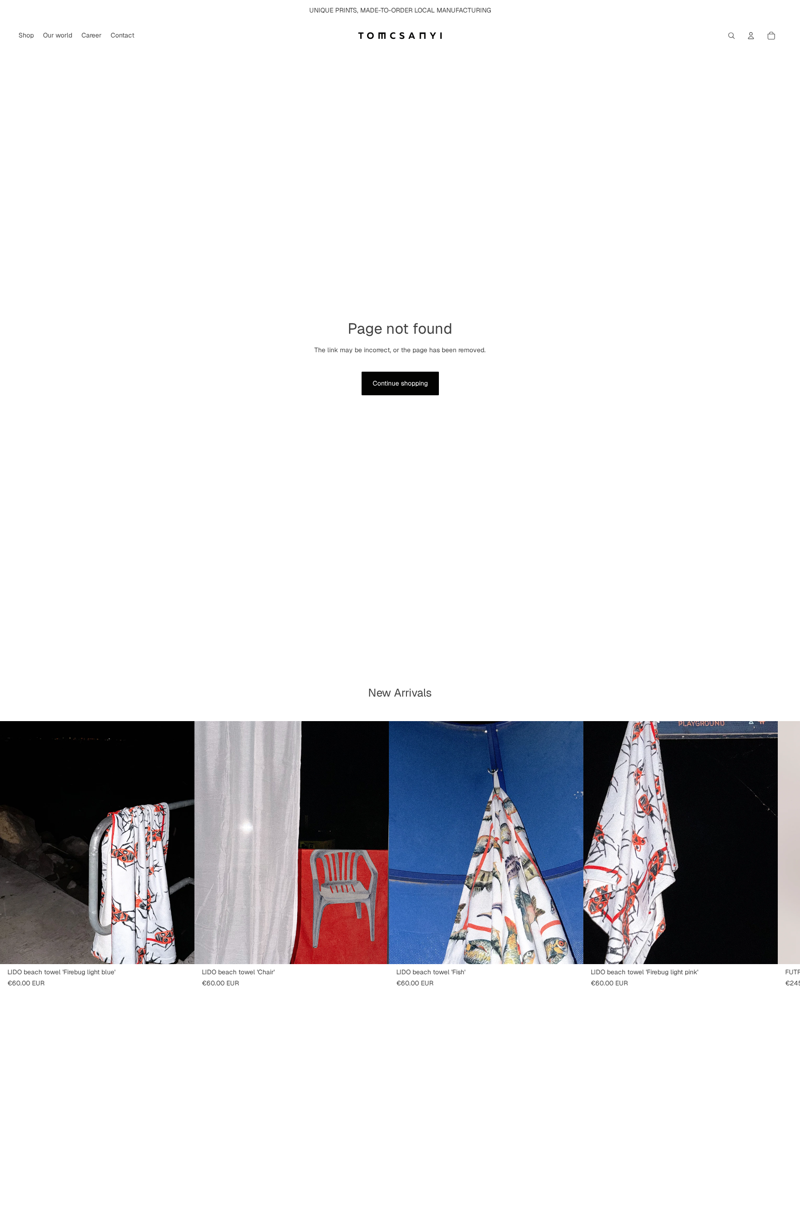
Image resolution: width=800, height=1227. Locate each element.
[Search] (731, 35)
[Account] (751, 35)
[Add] (180, 949)
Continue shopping (400, 383)
